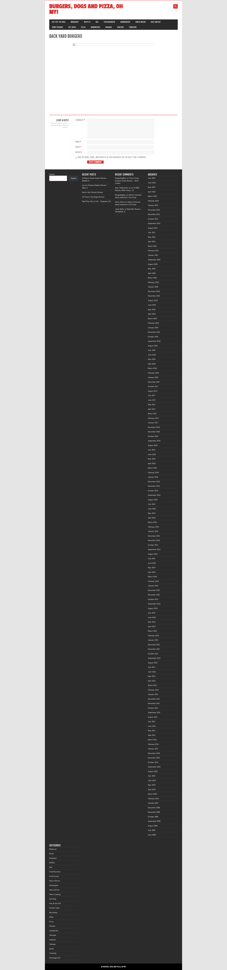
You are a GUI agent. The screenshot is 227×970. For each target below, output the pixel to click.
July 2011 (151, 722)
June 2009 (152, 835)
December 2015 (154, 482)
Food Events (54, 876)
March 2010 (152, 794)
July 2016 (151, 450)
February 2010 (153, 799)
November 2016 (154, 432)
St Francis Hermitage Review (93, 197)
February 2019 (153, 323)
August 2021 (153, 228)
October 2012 (153, 654)
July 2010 (151, 776)
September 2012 (154, 658)
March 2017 (152, 414)
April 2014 (152, 572)
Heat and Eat (156, 22)
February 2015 (153, 527)
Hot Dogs (72, 27)
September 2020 (154, 260)
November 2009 (154, 812)
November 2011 (154, 703)
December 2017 (154, 382)
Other (51, 917)
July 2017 (151, 396)
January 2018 (153, 377)
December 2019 (154, 291)
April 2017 (152, 409)
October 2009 (153, 817)
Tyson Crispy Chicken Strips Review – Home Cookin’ (127, 180)
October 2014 (153, 545)
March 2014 (152, 577)
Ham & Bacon (140, 22)
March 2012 (152, 685)
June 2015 (152, 509)
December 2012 (154, 645)
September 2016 (154, 441)
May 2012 (151, 676)
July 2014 (151, 559)
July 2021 (151, 233)
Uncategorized (54, 958)
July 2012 (151, 667)
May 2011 (151, 731)
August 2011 (152, 717)
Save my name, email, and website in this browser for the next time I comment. (112, 157)
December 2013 (154, 590)
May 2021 (151, 237)
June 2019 (152, 305)
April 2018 (152, 364)
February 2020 (153, 282)
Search (52, 174)
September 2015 (154, 495)
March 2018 (152, 368)
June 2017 (152, 400)
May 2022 (151, 187)
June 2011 (152, 726)
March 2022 (152, 196)
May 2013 (151, 622)
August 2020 (153, 264)
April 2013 (152, 627)
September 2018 (154, 341)
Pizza (83, 27)
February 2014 (153, 581)
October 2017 (153, 386)
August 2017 (153, 391)
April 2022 (152, 192)
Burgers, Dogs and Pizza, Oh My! (86, 9)
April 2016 (152, 464)
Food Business (109, 22)
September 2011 (154, 713)
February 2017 (153, 418)
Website (78, 152)
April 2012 (152, 681)
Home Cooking (57, 27)
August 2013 (153, 608)
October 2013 (153, 599)
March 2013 (152, 631)
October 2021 (153, 219)
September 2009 (154, 821)
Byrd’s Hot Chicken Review (92, 192)
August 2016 (153, 445)
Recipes (52, 926)
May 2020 (151, 269)
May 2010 (151, 785)
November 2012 (154, 649)
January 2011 (153, 749)
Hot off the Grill (59, 22)
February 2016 (153, 473)
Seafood (120, 27)
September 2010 (154, 767)
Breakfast (75, 22)
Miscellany (53, 913)
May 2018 (151, 359)
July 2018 (151, 350)
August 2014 (153, 554)
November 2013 (154, 595)
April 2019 (152, 314)
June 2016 (152, 454)
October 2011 (153, 708)
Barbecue (52, 849)
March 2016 (152, 468)
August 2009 (153, 826)
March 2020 (152, 278)
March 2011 (152, 740)
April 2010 (152, 790)
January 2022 (153, 205)
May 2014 (151, 568)
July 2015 (151, 504)
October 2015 (153, 491)
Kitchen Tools (54, 908)
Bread (51, 854)
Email (78, 147)
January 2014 (153, 586)
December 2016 (154, 427)
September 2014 (154, 549)
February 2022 (153, 201)
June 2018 (152, 355)
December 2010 (154, 753)
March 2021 (152, 246)
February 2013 (153, 636)
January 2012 (153, 694)
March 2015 (152, 522)
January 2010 (153, 803)
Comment (80, 120)
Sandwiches (95, 27)
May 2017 (151, 405)
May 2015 (151, 513)
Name (78, 142)
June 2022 (152, 183)
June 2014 (152, 563)
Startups (52, 944)
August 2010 (153, 771)
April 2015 (152, 518)
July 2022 (151, 178)
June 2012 (152, 672)
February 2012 (153, 690)
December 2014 (154, 536)
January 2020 (153, 287)
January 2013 (153, 640)
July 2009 (151, 830)
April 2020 (152, 273)
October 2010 (153, 762)
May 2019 (151, 310)
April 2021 (152, 242)
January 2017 (153, 423)
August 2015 (153, 500)
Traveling (133, 27)
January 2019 (153, 328)
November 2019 (154, 296)
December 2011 (154, 699)
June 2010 (152, 781)
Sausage (108, 27)
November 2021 (154, 214)
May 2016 (151, 459)
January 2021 (153, 255)
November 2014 (154, 540)
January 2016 (153, 477)
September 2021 (154, 223)
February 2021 (153, 251)
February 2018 (153, 373)
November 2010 (154, 758)
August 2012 (153, 663)
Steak (51, 949)
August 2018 (153, 346)
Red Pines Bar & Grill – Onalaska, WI (96, 201)
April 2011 (151, 735)
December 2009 (154, 808)
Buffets (87, 22)
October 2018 (153, 337)
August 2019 (153, 301)
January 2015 (153, 531)
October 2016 (153, 436)
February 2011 (153, 744)
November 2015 (154, 486)
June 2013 (152, 617)
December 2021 (154, 210)
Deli (97, 22)
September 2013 (154, 604)
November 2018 (154, 332)
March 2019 (152, 319)
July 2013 (151, 613)
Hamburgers (125, 22)
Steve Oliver (120, 202)
